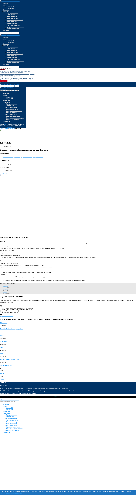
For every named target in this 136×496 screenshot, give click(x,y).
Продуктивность (12, 13)
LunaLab (9, 127)
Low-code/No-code (8, 157)
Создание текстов (12, 18)
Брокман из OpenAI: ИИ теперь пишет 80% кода (10, 75)
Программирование (13, 25)
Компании (6, 10)
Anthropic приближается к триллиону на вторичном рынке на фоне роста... (16, 78)
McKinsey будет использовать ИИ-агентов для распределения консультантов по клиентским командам (22, 76)
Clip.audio (3, 341)
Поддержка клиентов (26, 157)
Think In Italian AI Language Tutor (11, 329)
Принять (128, 491)
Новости (5, 3)
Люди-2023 (10, 6)
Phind (2, 353)
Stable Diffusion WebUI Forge (9, 359)
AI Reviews (3, 323)
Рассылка (4, 81)
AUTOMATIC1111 (6, 365)
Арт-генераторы (12, 23)
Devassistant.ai (5, 289)
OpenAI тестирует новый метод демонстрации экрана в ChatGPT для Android (17, 74)
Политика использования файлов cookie (11, 493)
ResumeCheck (5, 286)
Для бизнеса (11, 15)
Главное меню (4, 128)
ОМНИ (6, 124)
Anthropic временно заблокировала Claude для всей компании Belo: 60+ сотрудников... (19, 79)
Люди (4, 5)
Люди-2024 (10, 8)
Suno (1, 347)
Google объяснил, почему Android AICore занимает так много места (15, 71)
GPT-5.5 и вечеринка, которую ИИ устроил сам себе (11, 72)
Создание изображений (15, 20)
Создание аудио (12, 21)
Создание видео (12, 16)
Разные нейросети (13, 28)
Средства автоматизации (15, 27)
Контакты (6, 30)
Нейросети (6, 11)
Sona (1, 335)
